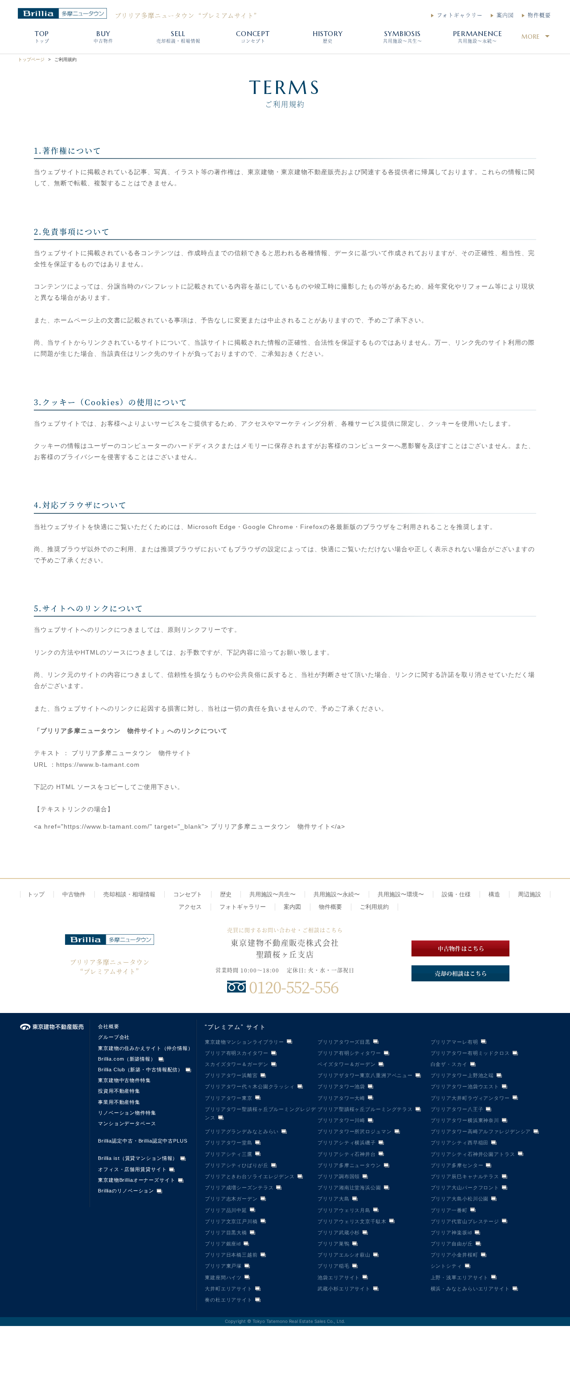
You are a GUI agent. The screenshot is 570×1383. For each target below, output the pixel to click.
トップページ (31, 59)
